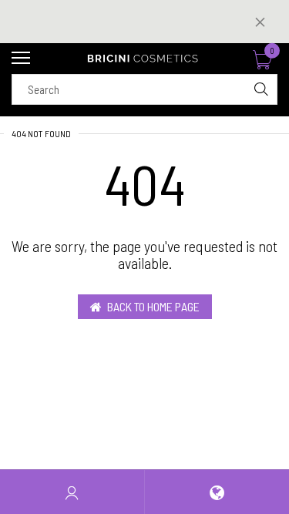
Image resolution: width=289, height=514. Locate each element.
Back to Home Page (153, 306)
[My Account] (71, 492)
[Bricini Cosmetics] (144, 58)
